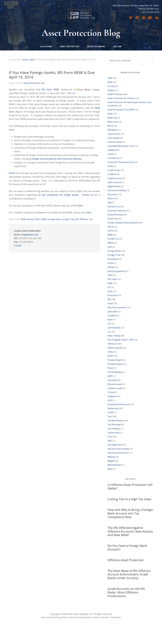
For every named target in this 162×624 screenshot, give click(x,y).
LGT (109, 323)
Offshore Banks (115, 347)
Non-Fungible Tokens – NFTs (121, 339)
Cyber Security (114, 182)
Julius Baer (113, 311)
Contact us (87, 194)
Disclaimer (116, 617)
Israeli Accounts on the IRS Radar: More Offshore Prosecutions (126, 592)
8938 (23, 219)
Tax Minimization (116, 420)
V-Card (17, 245)
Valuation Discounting (118, 448)
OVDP (110, 356)
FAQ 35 (111, 226)
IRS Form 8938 (50, 89)
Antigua (111, 90)
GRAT (110, 275)
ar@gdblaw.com (29, 234)
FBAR (44, 219)
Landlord (112, 315)
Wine (110, 469)
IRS (77, 219)
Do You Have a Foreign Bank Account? (127, 547)
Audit (110, 113)
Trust (110, 436)
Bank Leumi (113, 121)
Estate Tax (112, 218)
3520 (110, 78)
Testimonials (114, 432)
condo (111, 154)
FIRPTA (111, 242)
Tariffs (111, 412)
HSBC (110, 283)
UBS (110, 440)
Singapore (112, 396)
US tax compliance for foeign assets (58, 194)
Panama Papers (115, 360)
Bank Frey (112, 117)
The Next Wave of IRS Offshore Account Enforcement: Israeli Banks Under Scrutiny (129, 574)
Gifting (111, 267)
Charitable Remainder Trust (121, 146)
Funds (110, 263)
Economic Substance (117, 210)
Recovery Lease (115, 384)
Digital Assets (114, 186)
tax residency (114, 428)
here (80, 205)
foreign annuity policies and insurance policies (56, 158)
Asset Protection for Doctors (121, 98)
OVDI (110, 351)
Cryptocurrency (115, 178)
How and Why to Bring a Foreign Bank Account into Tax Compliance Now (130, 513)
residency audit (115, 388)
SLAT (110, 400)
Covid (110, 166)
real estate (113, 380)
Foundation (113, 259)
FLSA (110, 247)
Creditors (112, 174)
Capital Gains (114, 133)
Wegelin (111, 460)
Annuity (30, 219)
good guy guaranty (117, 271)
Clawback (112, 150)
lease (110, 319)
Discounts (112, 194)
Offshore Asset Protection (126, 560)
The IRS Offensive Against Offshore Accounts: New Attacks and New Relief (130, 531)
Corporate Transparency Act (121, 162)
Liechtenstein (114, 327)
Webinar (112, 456)
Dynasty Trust (114, 206)
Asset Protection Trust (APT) (121, 109)
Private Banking (115, 372)
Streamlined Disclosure (119, 404)
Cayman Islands (115, 142)
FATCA (12, 173)
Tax (91, 219)
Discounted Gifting (116, 190)
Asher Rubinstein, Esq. (34, 83)
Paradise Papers (115, 364)
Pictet (110, 368)
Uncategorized (115, 444)
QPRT (110, 376)
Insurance (112, 295)
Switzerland (113, 408)
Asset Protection (115, 94)
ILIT (109, 287)
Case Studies (114, 138)
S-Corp (111, 392)
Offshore (84, 219)
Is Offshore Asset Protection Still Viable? (130, 486)
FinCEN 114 (113, 238)
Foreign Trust (68, 219)
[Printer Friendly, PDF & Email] (87, 89)
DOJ (109, 202)
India (110, 291)
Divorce (111, 198)
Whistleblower (114, 465)
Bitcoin (111, 125)
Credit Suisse (114, 170)
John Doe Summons (117, 307)
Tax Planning (114, 424)
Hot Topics (113, 279)
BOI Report (113, 129)
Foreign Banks (54, 219)
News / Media (114, 335)
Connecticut (113, 158)
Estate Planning (115, 214)
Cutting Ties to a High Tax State (129, 499)
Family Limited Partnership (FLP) (123, 222)
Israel (110, 303)
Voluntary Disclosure (118, 452)
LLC (109, 331)
